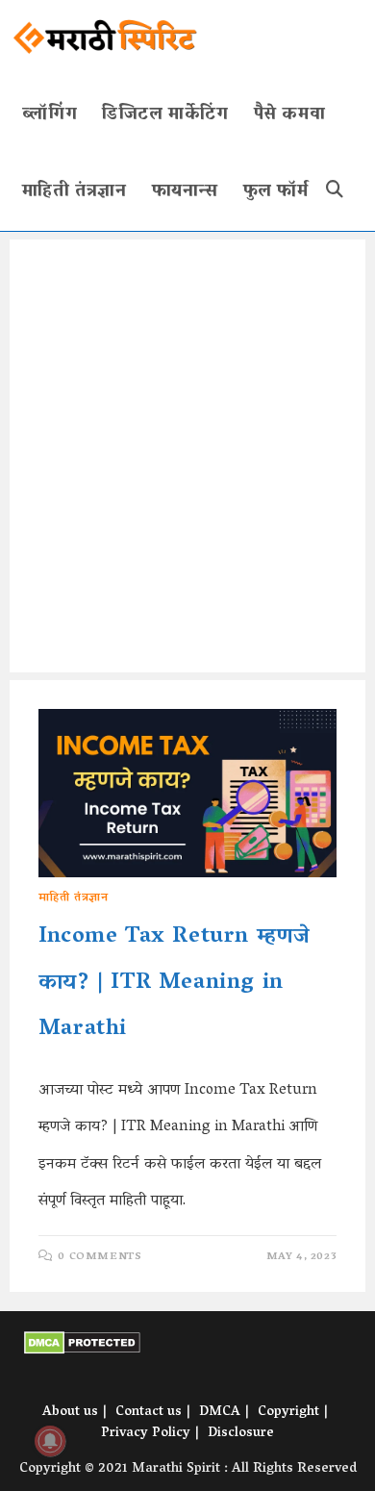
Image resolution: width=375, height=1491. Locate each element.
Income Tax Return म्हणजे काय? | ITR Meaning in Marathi (174, 983)
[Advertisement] (187, 456)
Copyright (288, 1413)
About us (70, 1413)
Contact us (148, 1413)
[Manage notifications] (50, 1441)
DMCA (219, 1413)
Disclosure (241, 1434)
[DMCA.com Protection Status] (82, 1343)
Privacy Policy (145, 1434)
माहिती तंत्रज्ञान (73, 898)
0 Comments (99, 1257)
